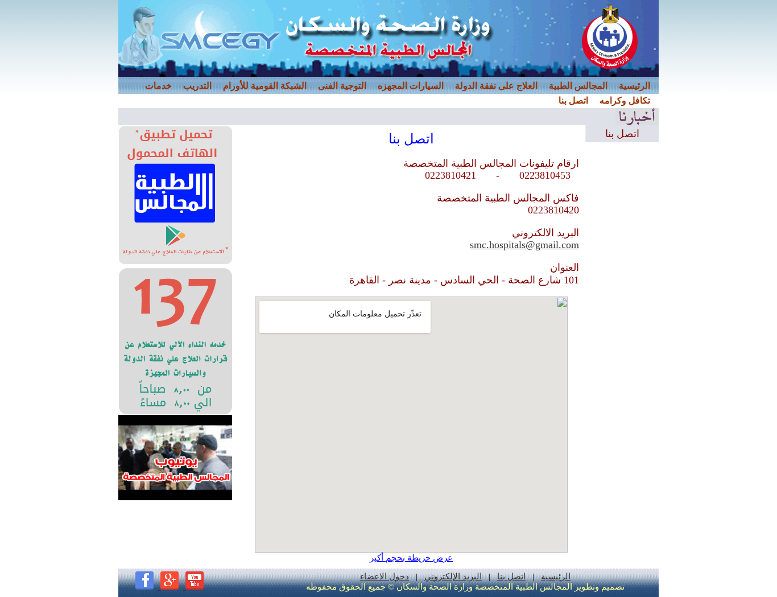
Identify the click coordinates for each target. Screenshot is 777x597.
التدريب (197, 85)
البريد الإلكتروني (453, 576)
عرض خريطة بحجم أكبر (411, 557)
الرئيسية (634, 85)
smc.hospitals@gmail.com (524, 244)
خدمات (158, 85)
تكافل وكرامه (625, 100)
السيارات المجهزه (411, 85)
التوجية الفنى (342, 85)
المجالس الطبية (578, 85)
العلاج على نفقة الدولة (496, 85)
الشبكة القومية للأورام (265, 85)
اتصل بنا (573, 100)
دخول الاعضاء (384, 576)
